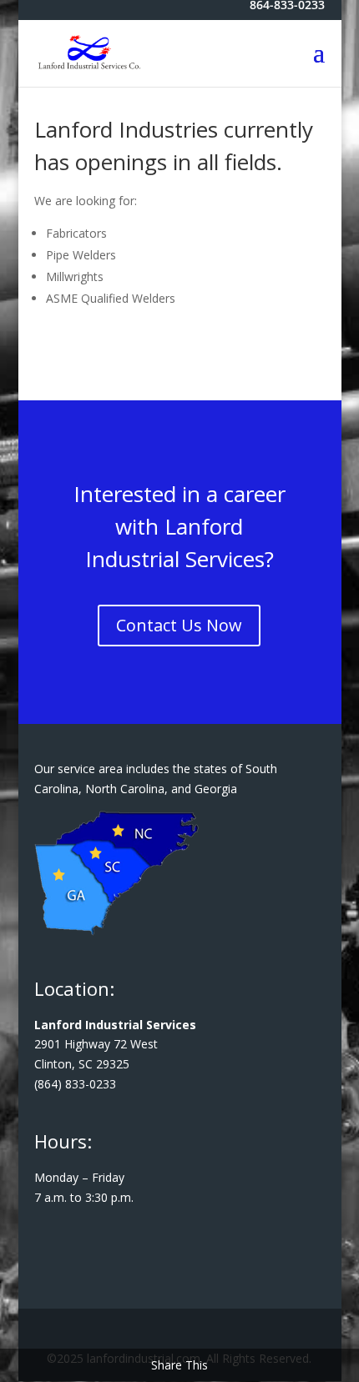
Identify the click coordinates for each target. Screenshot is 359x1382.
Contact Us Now (179, 625)
